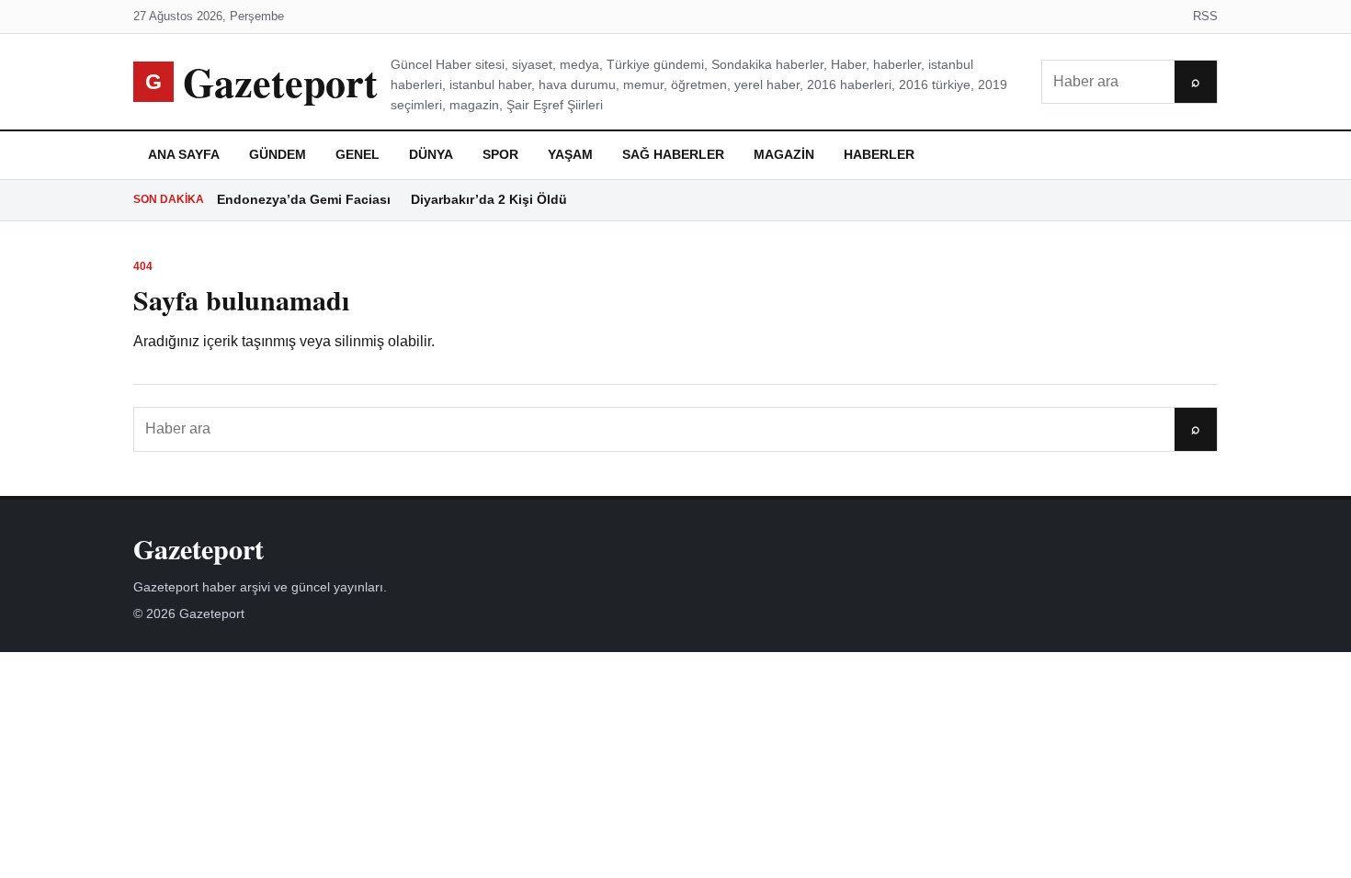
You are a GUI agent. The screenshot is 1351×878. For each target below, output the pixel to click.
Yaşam (570, 154)
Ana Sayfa (184, 154)
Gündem (277, 154)
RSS (1205, 16)
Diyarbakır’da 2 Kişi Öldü (489, 199)
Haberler (879, 154)
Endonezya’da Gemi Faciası (304, 199)
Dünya (431, 154)
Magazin (784, 154)
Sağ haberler (673, 154)
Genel (357, 154)
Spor (500, 154)
